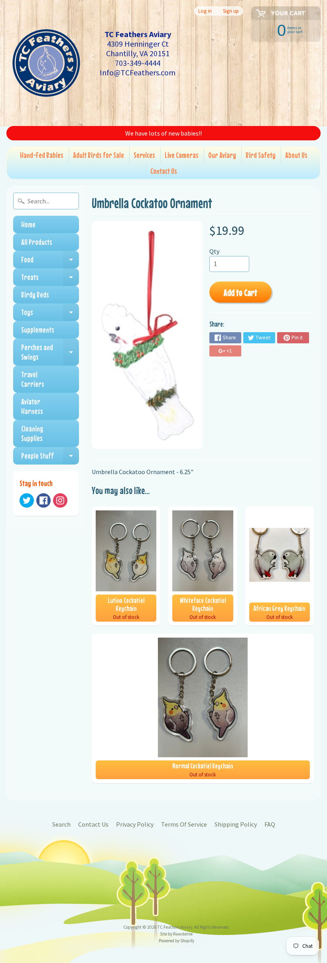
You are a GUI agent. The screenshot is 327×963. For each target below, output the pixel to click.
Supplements (37, 329)
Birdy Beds (35, 294)
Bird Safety (261, 155)
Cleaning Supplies (32, 433)
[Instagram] (60, 500)
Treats (50, 279)
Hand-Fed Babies (41, 155)
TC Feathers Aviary (175, 927)
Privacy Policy (135, 824)
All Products (36, 241)
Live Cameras (182, 155)
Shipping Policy (236, 824)
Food (50, 261)
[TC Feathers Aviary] (46, 63)
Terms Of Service (184, 824)
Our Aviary (222, 155)
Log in (205, 11)
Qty (214, 251)
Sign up (231, 11)
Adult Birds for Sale (98, 155)
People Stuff (50, 458)
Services (144, 155)
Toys (50, 314)
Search (61, 824)
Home (28, 224)
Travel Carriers (32, 379)
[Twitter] (27, 500)
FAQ (269, 824)
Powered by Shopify (176, 940)
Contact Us (163, 170)
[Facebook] (43, 500)
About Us (296, 155)
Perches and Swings (50, 352)
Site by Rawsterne (176, 934)
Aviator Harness (32, 406)
